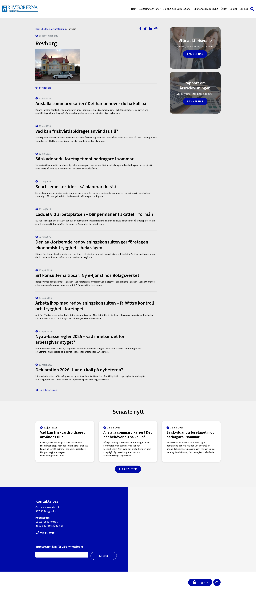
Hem (133, 8)
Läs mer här (195, 54)
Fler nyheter (128, 469)
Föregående (45, 87)
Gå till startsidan (48, 389)
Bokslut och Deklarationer (177, 8)
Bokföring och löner (149, 8)
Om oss (244, 8)
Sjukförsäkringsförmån (54, 28)
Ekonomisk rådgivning (206, 8)
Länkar (233, 8)
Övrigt (223, 8)
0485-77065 (47, 532)
